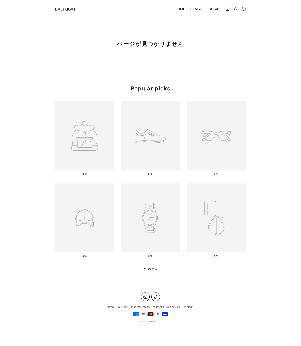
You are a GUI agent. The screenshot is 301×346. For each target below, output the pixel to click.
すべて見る (150, 269)
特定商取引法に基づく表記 (167, 306)
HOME (180, 9)
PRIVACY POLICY (140, 306)
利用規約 (189, 306)
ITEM (194, 9)
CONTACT (213, 9)
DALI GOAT (65, 9)
